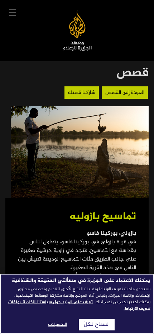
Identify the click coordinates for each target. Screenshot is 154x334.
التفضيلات (57, 325)
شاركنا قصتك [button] (81, 92)
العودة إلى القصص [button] (124, 92)
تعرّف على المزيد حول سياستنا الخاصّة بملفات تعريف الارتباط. (79, 305)
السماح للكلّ (97, 324)
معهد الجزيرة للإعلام (77, 30)
